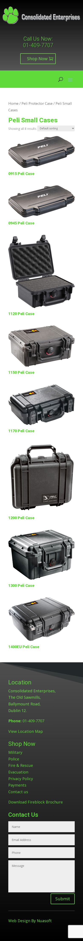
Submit (62, 899)
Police (13, 758)
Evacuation (18, 772)
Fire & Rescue (20, 765)
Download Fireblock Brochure (35, 802)
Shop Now (37, 58)
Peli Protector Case (37, 103)
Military (15, 752)
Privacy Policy (20, 778)
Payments (17, 785)
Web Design (19, 920)
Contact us (18, 791)
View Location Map (25, 731)
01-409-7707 (38, 45)
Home (13, 103)
